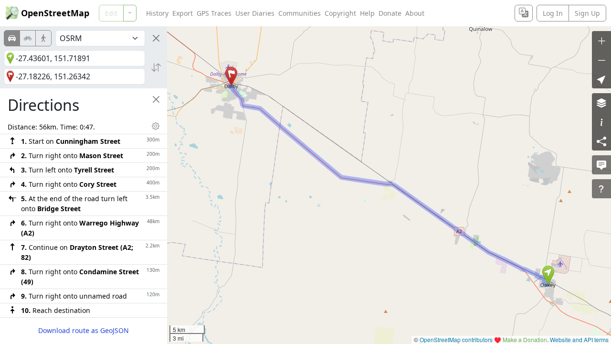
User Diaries (254, 13)
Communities (299, 13)
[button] (548, 275)
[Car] (12, 38)
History (157, 13)
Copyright (340, 13)
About (414, 13)
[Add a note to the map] (601, 164)
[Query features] (601, 188)
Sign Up (587, 13)
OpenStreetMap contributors (456, 339)
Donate (390, 13)
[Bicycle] (28, 38)
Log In (553, 13)
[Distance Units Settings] (155, 126)
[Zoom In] (601, 40)
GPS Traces (214, 13)
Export (182, 13)
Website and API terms (579, 339)
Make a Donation (525, 339)
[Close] (156, 38)
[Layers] (601, 102)
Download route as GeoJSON (83, 330)
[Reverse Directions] (156, 67)
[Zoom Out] (601, 59)
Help (367, 13)
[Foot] (43, 38)
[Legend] (601, 121)
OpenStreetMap (55, 13)
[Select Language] (524, 13)
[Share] (601, 140)
